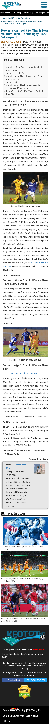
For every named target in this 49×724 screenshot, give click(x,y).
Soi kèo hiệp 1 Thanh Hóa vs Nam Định (24, 85)
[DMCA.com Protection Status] (24, 692)
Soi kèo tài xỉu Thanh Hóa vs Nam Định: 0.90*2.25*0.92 (24, 78)
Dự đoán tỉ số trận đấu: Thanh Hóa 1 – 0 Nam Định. (24, 92)
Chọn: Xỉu (14, 82)
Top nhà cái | (28, 13)
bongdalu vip (33, 654)
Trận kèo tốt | (5, 13)
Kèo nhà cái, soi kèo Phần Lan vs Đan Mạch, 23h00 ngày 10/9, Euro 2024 (23, 619)
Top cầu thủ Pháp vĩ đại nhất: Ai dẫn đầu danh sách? (23, 547)
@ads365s (38, 649)
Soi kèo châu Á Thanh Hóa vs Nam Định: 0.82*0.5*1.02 (24, 68)
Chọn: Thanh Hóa (17, 73)
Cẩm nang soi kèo (42, 13)
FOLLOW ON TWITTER (36, 680)
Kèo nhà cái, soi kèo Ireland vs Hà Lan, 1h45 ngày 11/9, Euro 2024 (22, 579)
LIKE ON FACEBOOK (13, 680)
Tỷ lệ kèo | (17, 13)
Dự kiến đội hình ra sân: (19, 88)
